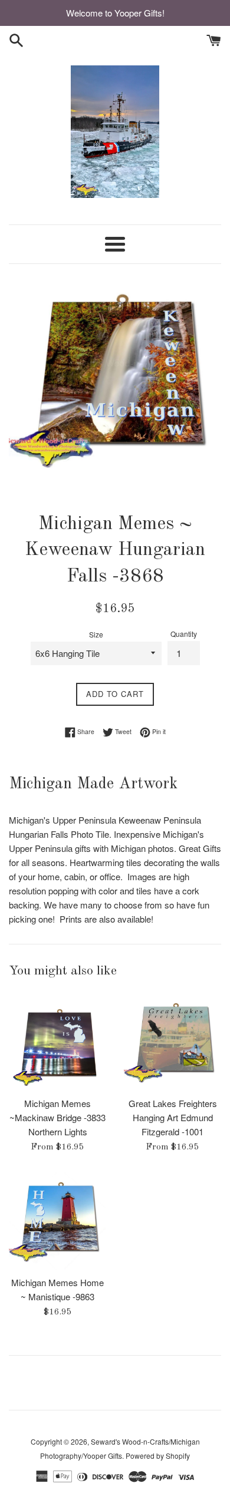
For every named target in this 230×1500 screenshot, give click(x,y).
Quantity (183, 634)
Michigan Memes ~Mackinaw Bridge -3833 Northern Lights (57, 1117)
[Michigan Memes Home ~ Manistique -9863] (57, 1221)
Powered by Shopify (158, 1456)
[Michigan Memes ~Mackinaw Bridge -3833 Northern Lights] (57, 1042)
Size (96, 634)
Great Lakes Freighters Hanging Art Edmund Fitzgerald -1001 (173, 1117)
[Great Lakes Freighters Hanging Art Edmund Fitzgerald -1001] (172, 1042)
